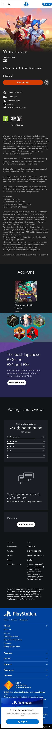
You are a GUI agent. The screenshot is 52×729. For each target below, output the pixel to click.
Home (6, 620)
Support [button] (8, 664)
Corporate (7, 643)
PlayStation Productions (13, 640)
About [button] (7, 626)
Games (14, 620)
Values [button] (7, 658)
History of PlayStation (12, 646)
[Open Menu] (3, 4)
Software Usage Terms (43, 717)
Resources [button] (9, 670)
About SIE (7, 629)
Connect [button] (8, 675)
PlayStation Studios (11, 636)
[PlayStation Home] (26, 4)
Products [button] (8, 653)
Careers (7, 633)
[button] (17, 383)
